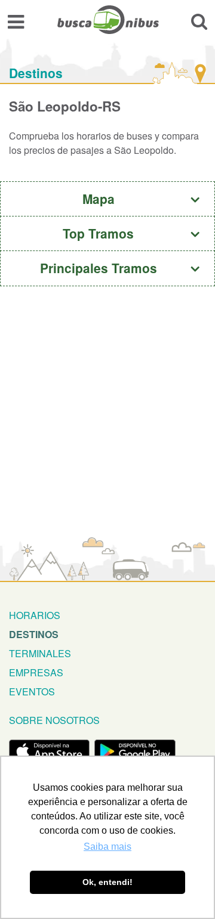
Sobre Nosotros (54, 720)
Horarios (34, 615)
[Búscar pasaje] (199, 21)
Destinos (36, 73)
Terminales (40, 653)
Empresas (36, 672)
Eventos (32, 691)
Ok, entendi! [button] (107, 882)
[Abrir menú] (16, 21)
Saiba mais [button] (107, 846)
